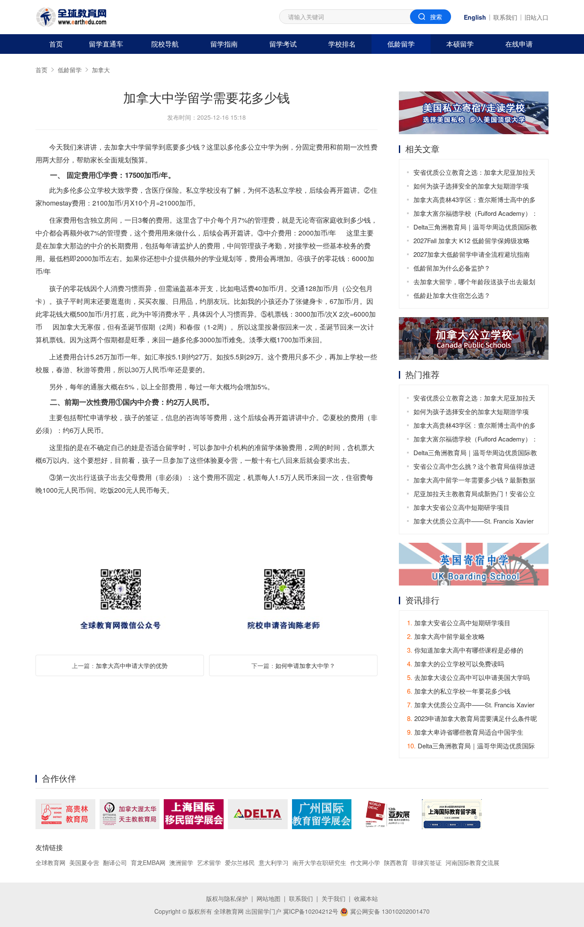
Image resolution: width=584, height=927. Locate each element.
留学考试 (283, 44)
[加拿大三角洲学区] (258, 814)
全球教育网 (50, 862)
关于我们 (333, 898)
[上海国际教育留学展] (452, 814)
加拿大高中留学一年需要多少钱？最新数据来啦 (474, 481)
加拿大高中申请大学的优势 (132, 665)
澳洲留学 (181, 862)
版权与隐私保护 (227, 898)
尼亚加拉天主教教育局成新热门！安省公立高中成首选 (474, 494)
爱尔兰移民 (240, 862)
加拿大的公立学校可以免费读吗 (455, 663)
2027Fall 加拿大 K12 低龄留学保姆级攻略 (471, 240)
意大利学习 (274, 862)
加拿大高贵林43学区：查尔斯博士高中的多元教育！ (474, 200)
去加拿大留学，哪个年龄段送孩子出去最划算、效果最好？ (474, 282)
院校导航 (165, 44)
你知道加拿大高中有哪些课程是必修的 (465, 649)
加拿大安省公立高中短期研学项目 (461, 507)
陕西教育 (396, 862)
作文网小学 (365, 862)
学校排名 (342, 44)
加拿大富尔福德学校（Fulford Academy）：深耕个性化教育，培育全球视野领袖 (475, 214)
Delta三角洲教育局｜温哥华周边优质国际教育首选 (475, 228)
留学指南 (224, 44)
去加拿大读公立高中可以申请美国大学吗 (468, 677)
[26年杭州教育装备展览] (387, 814)
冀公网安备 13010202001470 (389, 911)
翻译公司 (115, 862)
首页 (56, 44)
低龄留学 (401, 44)
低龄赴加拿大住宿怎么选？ (451, 295)
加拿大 (101, 69)
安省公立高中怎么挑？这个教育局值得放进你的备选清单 (474, 467)
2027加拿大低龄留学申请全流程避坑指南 (471, 254)
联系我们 (505, 17)
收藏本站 (366, 898)
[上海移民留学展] (194, 814)
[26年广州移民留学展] (321, 814)
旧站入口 (537, 17)
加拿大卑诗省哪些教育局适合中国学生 (465, 731)
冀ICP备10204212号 (310, 911)
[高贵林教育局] (65, 814)
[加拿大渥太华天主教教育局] (129, 814)
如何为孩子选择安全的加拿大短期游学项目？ (471, 187)
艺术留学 (209, 862)
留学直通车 (106, 44)
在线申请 (519, 44)
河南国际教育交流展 (472, 862)
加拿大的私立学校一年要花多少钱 (458, 690)
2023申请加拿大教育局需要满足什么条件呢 (472, 718)
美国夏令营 (84, 862)
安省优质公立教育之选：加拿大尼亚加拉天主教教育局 (474, 173)
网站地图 (268, 898)
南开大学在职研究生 (319, 862)
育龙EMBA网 (148, 862)
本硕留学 (460, 44)
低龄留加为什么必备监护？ (451, 267)
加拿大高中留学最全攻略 (446, 636)
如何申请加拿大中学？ (305, 665)
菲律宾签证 (427, 862)
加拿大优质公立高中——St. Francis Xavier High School (473, 522)
